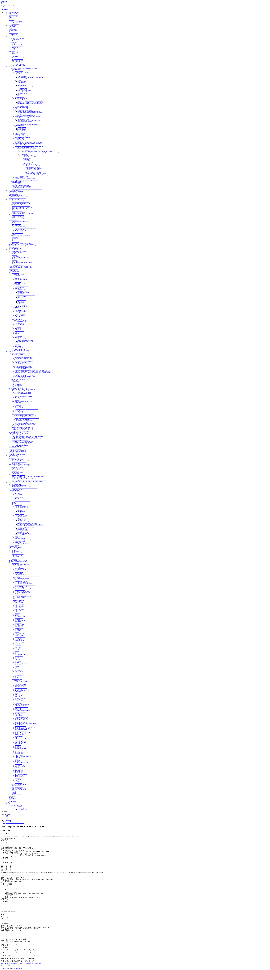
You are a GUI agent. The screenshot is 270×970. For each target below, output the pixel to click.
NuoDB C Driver (19, 327)
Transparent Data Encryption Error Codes (21, 203)
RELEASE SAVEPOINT (20, 654)
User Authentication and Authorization (17, 198)
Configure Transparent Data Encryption (20, 202)
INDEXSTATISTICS (19, 708)
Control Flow (18, 397)
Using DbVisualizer (16, 785)
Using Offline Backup (26, 150)
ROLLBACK (18, 659)
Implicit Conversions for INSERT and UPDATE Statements (28, 576)
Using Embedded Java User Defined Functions (25, 423)
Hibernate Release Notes (20, 311)
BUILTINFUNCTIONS (20, 685)
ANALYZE (17, 613)
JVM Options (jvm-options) (18, 489)
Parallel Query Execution (17, 62)
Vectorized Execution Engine (18, 57)
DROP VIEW (18, 647)
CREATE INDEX (19, 618)
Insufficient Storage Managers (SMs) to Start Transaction (24, 478)
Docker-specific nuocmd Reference (22, 501)
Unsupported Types (21, 519)
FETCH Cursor (18, 406)
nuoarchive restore (19, 497)
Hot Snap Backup (24, 176)
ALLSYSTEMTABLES (20, 684)
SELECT (17, 662)
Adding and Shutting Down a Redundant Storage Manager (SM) (29, 143)
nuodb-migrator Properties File (21, 506)
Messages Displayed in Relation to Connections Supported (22, 465)
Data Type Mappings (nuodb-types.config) (21, 486)
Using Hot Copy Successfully (29, 156)
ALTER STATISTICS (20, 606)
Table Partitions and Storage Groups (20, 221)
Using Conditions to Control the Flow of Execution (23, 389)
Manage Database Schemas (18, 216)
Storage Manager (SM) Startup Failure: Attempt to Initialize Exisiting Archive (29, 480)
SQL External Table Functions (21, 595)
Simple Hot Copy (27, 158)
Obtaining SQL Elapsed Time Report (20, 440)
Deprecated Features (13, 33)
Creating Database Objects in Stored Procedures (22, 401)
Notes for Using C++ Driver (21, 279)
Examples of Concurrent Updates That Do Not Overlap (27, 374)
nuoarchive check (18, 494)
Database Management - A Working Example (25, 178)
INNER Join (14, 380)
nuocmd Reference (19, 499)
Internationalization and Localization (17, 447)
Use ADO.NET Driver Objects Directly (23, 321)
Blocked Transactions (14, 458)
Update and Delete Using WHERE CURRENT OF (26, 409)
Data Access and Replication (18, 44)
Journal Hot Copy (27, 163)
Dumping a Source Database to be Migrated (27, 523)
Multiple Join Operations (17, 386)
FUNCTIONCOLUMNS (20, 698)
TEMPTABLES (18, 772)
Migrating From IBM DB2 (23, 528)
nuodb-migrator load (19, 514)
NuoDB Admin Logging (17, 472)
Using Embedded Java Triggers (22, 422)
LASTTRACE (18, 714)
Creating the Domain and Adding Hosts (23, 107)
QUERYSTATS (18, 757)
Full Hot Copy (26, 160)
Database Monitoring (14, 249)
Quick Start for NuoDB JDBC (21, 286)
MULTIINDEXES (19, 736)
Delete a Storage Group (20, 231)
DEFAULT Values (21, 516)
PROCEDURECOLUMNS (21, 748)
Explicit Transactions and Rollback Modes (21, 366)
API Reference (18, 282)
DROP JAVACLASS (19, 635)
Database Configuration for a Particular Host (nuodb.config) (25, 488)
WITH (16, 668)
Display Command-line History (22, 543)
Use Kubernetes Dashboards (18, 265)
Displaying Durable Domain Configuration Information (29, 112)
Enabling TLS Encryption (23, 99)
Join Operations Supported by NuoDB (20, 379)
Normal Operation (16, 240)
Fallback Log (15, 559)
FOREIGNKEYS (19, 695)
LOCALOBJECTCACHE (21, 722)
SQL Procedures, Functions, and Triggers (21, 392)
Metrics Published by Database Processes (18, 560)
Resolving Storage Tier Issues (18, 475)
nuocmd (17, 498)
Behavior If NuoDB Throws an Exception (24, 377)
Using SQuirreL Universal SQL (19, 788)
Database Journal (13, 220)
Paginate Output (18, 542)
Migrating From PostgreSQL (23, 533)
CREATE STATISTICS (20, 625)
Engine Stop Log (15, 557)
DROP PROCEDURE (20, 637)
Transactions (15, 52)
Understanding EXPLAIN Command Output (19, 433)
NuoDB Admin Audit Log (18, 554)
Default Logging (15, 471)
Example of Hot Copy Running (33, 167)
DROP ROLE (18, 638)
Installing (14, 247)
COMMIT (17, 615)
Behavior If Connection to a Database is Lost (25, 376)
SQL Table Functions (19, 593)
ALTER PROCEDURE (20, 604)
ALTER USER (18, 610)
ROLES (16, 759)
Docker (10, 17)
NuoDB (2, 2)
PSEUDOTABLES (19, 753)
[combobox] (7, 5)
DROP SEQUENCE (19, 640)
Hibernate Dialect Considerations (22, 312)
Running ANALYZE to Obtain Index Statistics (22, 441)
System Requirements (16, 69)
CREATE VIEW (18, 630)
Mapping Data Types (22, 515)
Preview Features (13, 30)
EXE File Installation (22, 81)
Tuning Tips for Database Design (16, 453)
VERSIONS (17, 781)
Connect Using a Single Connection (25, 340)
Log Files (14, 550)
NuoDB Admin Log (16, 551)
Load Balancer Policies (14, 271)
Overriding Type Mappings (23, 509)
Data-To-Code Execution (17, 60)
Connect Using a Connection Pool (25, 341)
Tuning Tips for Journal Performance (17, 454)
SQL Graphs (14, 260)
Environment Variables (14, 548)
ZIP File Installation (21, 82)
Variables (17, 395)
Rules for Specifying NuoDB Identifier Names (19, 353)
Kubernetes (11, 20)
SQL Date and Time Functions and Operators (25, 585)
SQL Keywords (15, 598)
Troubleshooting (13, 455)
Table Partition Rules (16, 225)
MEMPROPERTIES (19, 734)
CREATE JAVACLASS (20, 619)
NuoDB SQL (15, 56)
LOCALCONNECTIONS (21, 718)
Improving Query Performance (19, 434)
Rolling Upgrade (24, 89)
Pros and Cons (15, 238)
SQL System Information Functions (22, 592)
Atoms (13, 43)
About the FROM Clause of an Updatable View (22, 428)
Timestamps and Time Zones (23, 306)
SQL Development (13, 351)
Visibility (14, 53)
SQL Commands (18, 670)
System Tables (18, 680)
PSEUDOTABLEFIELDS (21, 752)
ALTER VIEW (18, 611)
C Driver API (12, 800)
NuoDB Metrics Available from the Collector (22, 262)
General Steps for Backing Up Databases (26, 148)
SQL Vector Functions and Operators (23, 596)
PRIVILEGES (18, 746)
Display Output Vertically (20, 541)
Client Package (12, 270)
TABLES (17, 767)
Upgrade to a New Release (24, 84)
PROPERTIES (18, 751)
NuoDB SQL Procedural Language (23, 393)
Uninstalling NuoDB (22, 93)
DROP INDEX (18, 634)
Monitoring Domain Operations (25, 110)
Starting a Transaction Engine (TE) (22, 137)
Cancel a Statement (21, 296)
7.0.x (7, 816)
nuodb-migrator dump (19, 512)
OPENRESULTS (19, 740)
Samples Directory (13, 16)
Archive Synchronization (17, 46)
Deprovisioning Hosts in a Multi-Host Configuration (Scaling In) (29, 146)
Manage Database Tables (17, 217)
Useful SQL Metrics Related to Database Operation (20, 266)
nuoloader (14, 503)
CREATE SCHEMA (19, 623)
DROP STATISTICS (19, 642)
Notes (16, 325)
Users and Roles (15, 209)
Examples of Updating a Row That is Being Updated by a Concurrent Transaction (33, 372)
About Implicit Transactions (21, 362)
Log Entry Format (16, 468)
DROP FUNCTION (19, 633)
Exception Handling (21, 300)
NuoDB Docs (5, 1)
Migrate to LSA (18, 141)
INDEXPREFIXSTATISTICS (21, 707)
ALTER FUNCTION (19, 602)
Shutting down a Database (20, 133)
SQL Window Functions (20, 597)
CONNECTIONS (19, 689)
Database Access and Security (19, 204)
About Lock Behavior (17, 359)
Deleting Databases (19, 177)
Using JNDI (17, 316)
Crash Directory (15, 556)
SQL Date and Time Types (21, 569)
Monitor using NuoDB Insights (19, 251)
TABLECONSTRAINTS (20, 766)
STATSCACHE (18, 764)
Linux (19, 73)
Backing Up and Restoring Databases (26, 147)
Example (14, 234)
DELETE (17, 632)
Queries (16, 342)
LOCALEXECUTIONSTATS (21, 719)
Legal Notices (12, 35)
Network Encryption (16, 794)
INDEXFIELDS (18, 703)
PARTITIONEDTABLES (20, 742)
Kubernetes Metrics (16, 263)
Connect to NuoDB (22, 338)
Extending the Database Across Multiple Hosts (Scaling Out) (28, 142)
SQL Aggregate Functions (20, 579)
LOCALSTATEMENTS (20, 726)
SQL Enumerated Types (22, 809)
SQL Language (15, 563)
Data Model (15, 42)
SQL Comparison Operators (21, 581)
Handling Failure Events (23, 119)
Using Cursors (18, 402)
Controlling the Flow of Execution (19, 388)
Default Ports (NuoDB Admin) (16, 547)
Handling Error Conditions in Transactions (24, 375)
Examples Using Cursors (20, 412)
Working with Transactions (18, 354)
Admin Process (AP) (13, 194)
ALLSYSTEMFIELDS (20, 683)
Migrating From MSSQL (23, 529)
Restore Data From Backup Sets (33, 172)
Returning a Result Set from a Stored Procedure (25, 416)
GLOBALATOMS (19, 700)
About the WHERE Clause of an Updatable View (23, 429)
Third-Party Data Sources (23, 292)
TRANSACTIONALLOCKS (21, 774)
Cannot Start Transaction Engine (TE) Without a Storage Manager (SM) (28, 476)
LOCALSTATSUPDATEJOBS (22, 728)
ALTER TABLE (18, 607)
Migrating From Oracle (22, 532)
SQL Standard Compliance (18, 600)
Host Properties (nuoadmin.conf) (19, 485)
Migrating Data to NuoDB (24, 521)
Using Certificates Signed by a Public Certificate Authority (30, 103)
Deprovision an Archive (20, 139)
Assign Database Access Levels (19, 212)
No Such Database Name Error (19, 462)
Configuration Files (16, 484)
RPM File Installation (22, 75)
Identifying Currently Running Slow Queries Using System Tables (26, 438)
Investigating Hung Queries (15, 432)
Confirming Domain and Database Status (24, 132)
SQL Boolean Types (19, 570)
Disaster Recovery (16, 242)
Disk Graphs (14, 255)
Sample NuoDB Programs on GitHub (20, 350)
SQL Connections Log (17, 555)
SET (16, 676)
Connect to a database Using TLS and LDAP (22, 207)
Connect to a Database (20, 315)
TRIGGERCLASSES (20, 776)
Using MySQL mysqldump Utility (19, 789)
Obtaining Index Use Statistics (21, 445)
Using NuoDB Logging (17, 467)
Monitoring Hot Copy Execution (33, 165)
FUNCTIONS (18, 699)
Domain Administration (14, 190)
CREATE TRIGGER (19, 628)
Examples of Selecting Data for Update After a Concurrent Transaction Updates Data (33, 371)
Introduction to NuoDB (14, 12)
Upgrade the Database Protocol (24, 90)
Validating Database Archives (24, 130)
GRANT (17, 651)
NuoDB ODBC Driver (20, 323)
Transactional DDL (16, 61)
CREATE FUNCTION (20, 616)
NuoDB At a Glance (13, 13)
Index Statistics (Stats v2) (20, 65)
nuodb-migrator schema (23, 507)
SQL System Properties (17, 679)
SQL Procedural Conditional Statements (23, 396)
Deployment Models (13, 67)
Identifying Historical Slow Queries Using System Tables (24, 437)
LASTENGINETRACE (20, 712)
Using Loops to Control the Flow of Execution (22, 390)
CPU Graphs (15, 253)
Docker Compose (13, 18)
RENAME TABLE (19, 656)
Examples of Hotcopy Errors (32, 169)
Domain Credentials (13, 192)
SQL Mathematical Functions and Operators (24, 588)
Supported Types (21, 520)
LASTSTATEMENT (19, 713)
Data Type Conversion (20, 574)
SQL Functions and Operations (22, 578)
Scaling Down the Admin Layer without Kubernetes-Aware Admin (27, 189)
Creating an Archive (21, 128)
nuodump (14, 502)
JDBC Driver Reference (23, 289)
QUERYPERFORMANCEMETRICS (23, 756)
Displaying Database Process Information (26, 114)
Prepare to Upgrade (21, 85)
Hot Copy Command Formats (29, 164)
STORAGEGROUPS (20, 765)
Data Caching (12, 51)
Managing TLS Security (22, 106)
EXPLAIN (17, 649)
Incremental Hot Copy (28, 162)
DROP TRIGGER (19, 644)
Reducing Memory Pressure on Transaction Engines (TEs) (22, 244)
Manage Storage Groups (20, 226)
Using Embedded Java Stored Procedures (24, 420)
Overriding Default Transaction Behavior (24, 358)
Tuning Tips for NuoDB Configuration (17, 451)
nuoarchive (17, 493)
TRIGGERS (17, 778)
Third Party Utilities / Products (19, 784)
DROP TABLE (18, 643)
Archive (13, 48)
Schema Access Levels (17, 211)
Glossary (8, 802)
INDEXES (17, 702)
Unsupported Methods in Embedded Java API (25, 424)
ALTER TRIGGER (19, 609)
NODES (16, 737)
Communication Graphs (17, 252)
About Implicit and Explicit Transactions (24, 361)
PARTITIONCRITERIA (20, 741)
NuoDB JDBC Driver (20, 283)
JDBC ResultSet (21, 301)
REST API (11, 797)
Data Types (17, 345)
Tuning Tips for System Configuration (17, 450)
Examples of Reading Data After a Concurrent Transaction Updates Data (31, 370)
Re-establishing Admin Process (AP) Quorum (27, 124)
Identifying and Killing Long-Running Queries (19, 464)
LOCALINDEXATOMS (20, 721)
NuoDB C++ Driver (19, 274)
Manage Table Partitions (17, 233)
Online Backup (24, 154)
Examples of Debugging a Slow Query (23, 442)
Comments (17, 400)
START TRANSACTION (21, 663)
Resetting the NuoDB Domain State (23, 117)
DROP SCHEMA (19, 639)
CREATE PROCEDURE (20, 620)
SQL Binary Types (19, 572)
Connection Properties (14, 490)
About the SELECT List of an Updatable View (22, 427)
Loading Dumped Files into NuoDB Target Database (29, 524)
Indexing (14, 49)
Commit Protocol (15, 55)
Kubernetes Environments (18, 181)
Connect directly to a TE (22, 305)
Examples (17, 280)
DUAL (16, 693)
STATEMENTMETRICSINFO (22, 762)
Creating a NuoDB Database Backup (23, 534)
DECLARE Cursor (19, 404)
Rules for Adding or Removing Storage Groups (25, 228)
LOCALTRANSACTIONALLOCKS (23, 732)
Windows (20, 80)
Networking (14, 40)
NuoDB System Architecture (18, 38)
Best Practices (20, 293)
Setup (13, 239)
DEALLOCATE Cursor (20, 411)
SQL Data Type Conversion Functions (23, 583)
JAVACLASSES (18, 709)
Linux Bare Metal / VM (17, 21)
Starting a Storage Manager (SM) (22, 135)
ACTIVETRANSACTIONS (21, 681)
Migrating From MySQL (22, 530)
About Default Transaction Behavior (23, 356)
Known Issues (12, 31)
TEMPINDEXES (19, 770)
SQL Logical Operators (20, 587)
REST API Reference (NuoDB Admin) (18, 561)
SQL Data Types (18, 565)
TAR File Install (15, 24)
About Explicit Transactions (21, 363)
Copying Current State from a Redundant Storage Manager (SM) (37, 151)
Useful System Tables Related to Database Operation (20, 267)
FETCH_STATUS (19, 407)
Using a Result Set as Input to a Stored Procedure (23, 414)
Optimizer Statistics (19, 64)
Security (14, 790)
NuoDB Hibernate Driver (20, 310)
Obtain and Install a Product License (23, 72)
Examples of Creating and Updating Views (21, 431)
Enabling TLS (18, 278)
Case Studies (15, 261)
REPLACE (17, 657)
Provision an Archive (19, 138)
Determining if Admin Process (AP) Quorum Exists (28, 120)
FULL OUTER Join (16, 384)
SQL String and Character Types (22, 567)
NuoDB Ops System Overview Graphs (20, 257)
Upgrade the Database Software (28, 86)
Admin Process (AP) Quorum (15, 195)
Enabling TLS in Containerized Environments (22, 186)
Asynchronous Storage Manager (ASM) (21, 235)
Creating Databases (22, 127)
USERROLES (18, 779)
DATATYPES (18, 691)
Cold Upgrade (23, 88)
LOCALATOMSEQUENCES (21, 717)
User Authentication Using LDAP (19, 208)
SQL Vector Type (18, 573)
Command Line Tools (17, 491)
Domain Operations (19, 97)
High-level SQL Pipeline (17, 59)
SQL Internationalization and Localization (21, 564)
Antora (8, 968)
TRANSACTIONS (19, 775)
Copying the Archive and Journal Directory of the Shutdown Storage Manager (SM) (41, 152)
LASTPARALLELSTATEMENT (22, 710)
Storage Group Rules (16, 224)
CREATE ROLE (18, 621)
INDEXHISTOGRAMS (20, 705)
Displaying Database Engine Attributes (26, 115)
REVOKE (17, 658)
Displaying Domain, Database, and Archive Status (28, 111)
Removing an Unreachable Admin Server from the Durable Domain (32, 123)
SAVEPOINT (18, 661)
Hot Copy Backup (27, 155)
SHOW (16, 677)
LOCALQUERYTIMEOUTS (21, 724)
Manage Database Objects (18, 215)
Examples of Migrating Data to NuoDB (26, 527)
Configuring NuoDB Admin (21, 98)
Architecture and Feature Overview (17, 37)
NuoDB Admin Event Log (18, 552)
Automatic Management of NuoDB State (21, 187)
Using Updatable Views (17, 425)
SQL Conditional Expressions (21, 582)
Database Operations (19, 125)
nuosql (16, 536)
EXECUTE (17, 648)
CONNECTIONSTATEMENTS (22, 690)
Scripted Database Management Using (26, 180)
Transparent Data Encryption (18, 200)
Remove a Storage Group (20, 230)
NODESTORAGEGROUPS (21, 738)
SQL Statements (18, 601)
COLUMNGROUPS (19, 686)
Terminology (15, 237)
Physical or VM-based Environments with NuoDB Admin (25, 68)
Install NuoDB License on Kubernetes (20, 185)
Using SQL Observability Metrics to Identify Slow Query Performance (27, 436)
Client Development (13, 269)
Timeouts (19, 297)
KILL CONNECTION (20, 674)
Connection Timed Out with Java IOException (22, 460)
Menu (3, 4)
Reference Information (14, 482)
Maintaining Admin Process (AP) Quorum (18, 196)
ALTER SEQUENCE (20, 605)
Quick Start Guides (13, 15)
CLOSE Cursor (18, 410)
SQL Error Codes (16, 577)
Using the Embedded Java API (22, 419)
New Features (12, 26)
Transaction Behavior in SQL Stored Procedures (22, 365)
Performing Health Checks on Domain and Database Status (28, 116)
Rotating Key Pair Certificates (24, 105)
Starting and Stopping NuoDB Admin (23, 108)
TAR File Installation (22, 76)
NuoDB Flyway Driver (17, 319)
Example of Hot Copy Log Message (34, 168)
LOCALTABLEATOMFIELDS (22, 729)
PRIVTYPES (18, 747)
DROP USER (18, 646)
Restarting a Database (19, 134)
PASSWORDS (18, 745)
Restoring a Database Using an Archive (23, 144)
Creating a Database (21, 129)
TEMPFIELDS (18, 769)
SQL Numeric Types (19, 568)
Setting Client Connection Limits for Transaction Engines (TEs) (23, 245)
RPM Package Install (16, 22)
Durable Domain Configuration (16, 191)
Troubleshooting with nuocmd (15, 456)
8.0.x (7, 815)
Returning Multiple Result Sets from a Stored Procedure (27, 418)
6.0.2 (7, 818)
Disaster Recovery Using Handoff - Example (22, 243)
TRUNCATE (18, 665)
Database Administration (14, 199)
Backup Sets (26, 159)
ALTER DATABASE (20, 671)
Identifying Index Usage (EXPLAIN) (23, 443)
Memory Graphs (15, 256)
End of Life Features (13, 34)
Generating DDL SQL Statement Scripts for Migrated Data (30, 525)
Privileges (14, 793)
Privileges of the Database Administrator (21, 206)
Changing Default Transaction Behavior (23, 357)
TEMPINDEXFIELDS (20, 771)
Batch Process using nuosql (21, 538)
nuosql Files (17, 537)
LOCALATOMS (18, 715)
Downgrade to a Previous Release (22, 91)
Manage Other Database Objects (19, 218)
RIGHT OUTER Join (17, 383)
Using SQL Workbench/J (17, 787)
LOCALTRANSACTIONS (21, 733)
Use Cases (14, 222)
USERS (16, 780)
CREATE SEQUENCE (20, 624)
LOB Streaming (21, 302)
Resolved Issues (12, 29)
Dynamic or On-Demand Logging (19, 469)
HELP (16, 672)
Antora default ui (17, 968)
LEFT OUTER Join (16, 381)
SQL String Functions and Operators (23, 591)
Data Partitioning (15, 47)
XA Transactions (21, 303)
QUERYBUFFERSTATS (20, 755)
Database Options (13, 546)
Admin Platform (15, 39)
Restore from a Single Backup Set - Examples (36, 173)
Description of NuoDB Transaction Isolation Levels (26, 368)
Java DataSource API (13, 798)
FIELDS (16, 694)
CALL (16, 614)
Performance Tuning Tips (15, 449)
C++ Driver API (12, 801)
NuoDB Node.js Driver (20, 336)
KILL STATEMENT (19, 675)
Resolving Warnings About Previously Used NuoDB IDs (30, 77)
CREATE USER (18, 629)
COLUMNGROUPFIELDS (21, 688)
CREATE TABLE (19, 626)
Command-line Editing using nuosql (23, 539)
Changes (11, 28)
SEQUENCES (18, 761)
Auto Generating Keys (20, 314)
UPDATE (17, 666)
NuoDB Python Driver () (22, 347)
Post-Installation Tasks (22, 78)
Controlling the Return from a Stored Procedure (25, 415)
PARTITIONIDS (18, 743)
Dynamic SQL (18, 398)
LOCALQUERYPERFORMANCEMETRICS (25, 723)
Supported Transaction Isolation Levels (26, 295)
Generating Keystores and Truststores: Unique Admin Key (30, 102)
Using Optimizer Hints (17, 446)
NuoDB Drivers (15, 273)
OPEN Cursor (18, 405)
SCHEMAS (17, 760)
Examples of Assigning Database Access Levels (22, 213)
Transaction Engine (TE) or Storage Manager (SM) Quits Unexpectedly (28, 481)
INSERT (17, 652)
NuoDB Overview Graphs (18, 258)
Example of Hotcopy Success (32, 171)
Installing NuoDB (19, 71)
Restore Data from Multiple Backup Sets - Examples (37, 174)
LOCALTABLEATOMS (20, 731)
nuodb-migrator (18, 505)
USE (16, 667)
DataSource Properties (22, 291)
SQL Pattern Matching (20, 590)
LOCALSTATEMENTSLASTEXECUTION (25, 727)
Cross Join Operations (17, 385)
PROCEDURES (18, 750)
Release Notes (12, 25)
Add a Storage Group (19, 229)
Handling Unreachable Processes (24, 121)
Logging (19, 298)
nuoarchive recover (19, 495)
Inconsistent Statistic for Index (18, 477)
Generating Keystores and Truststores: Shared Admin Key (30, 101)
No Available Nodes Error (17, 463)
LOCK (16, 653)
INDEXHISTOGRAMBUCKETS (22, 704)
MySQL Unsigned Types (23, 518)
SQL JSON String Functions (21, 586)
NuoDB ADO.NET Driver (21, 320)
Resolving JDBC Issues (17, 459)
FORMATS (17, 696)
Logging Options (15, 473)
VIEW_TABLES (18, 783)
